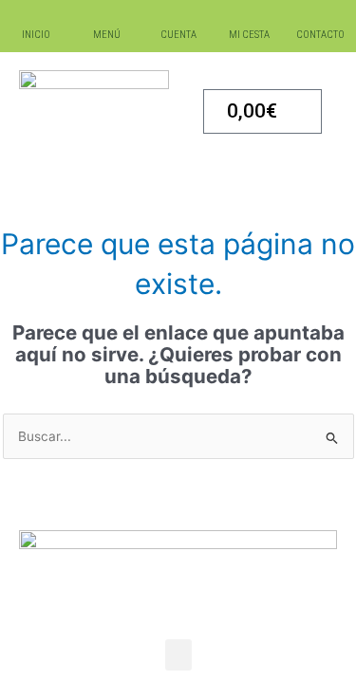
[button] (178, 655)
